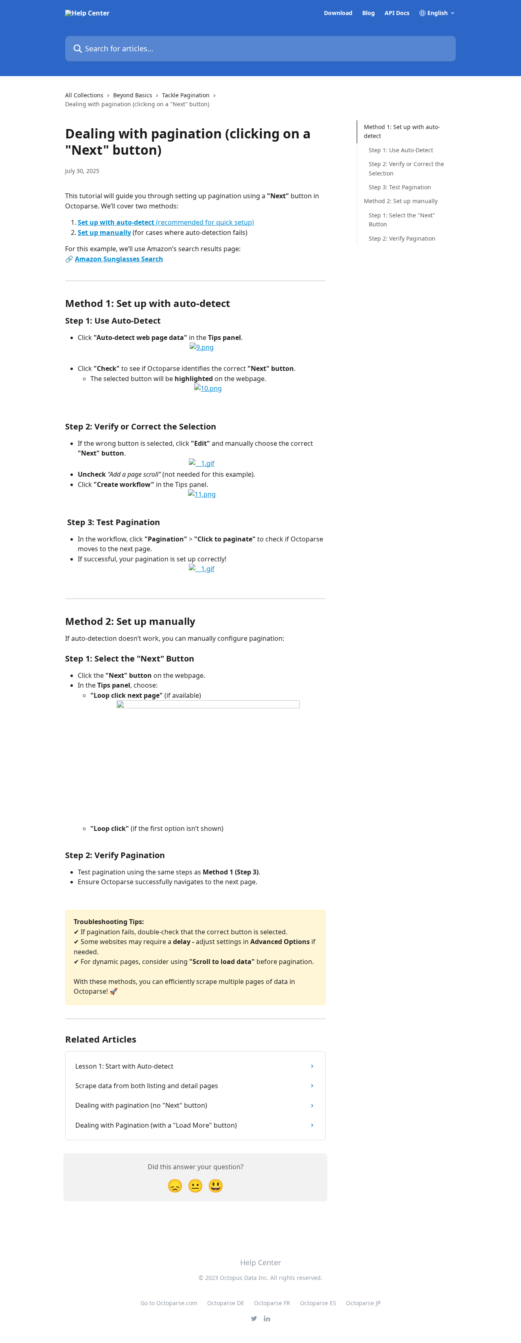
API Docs (397, 13)
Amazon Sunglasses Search (119, 258)
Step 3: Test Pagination (400, 187)
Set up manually (104, 232)
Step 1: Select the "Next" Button (402, 219)
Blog (368, 13)
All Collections (84, 95)
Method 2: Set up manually (401, 201)
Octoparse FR (272, 1303)
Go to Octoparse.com (168, 1303)
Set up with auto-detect (116, 222)
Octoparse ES (318, 1303)
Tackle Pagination (186, 95)
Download (338, 13)
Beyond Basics (132, 95)
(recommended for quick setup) (204, 222)
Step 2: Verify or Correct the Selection (406, 168)
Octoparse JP (363, 1303)
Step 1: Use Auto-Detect (401, 150)
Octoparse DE (225, 1303)
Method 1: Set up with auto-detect (402, 131)
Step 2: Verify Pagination (402, 238)
